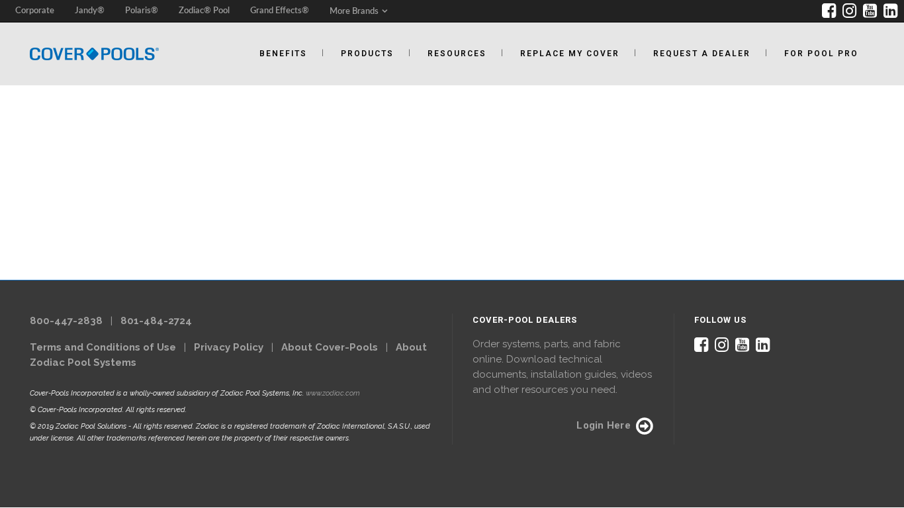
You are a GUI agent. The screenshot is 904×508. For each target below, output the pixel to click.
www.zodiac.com (333, 393)
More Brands (354, 11)
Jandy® (90, 11)
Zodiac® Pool (204, 11)
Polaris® (141, 11)
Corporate (34, 11)
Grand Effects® (279, 11)
